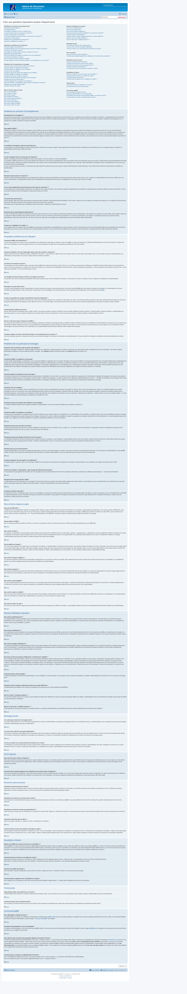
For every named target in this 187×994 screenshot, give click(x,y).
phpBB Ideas (93, 928)
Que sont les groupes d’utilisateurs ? (76, 31)
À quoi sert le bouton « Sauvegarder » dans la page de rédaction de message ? (25, 82)
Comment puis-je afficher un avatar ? (13, 57)
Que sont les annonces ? (10, 100)
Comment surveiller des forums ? (75, 77)
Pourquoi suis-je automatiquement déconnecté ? (16, 39)
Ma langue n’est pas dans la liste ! (13, 53)
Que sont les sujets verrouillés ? (12, 103)
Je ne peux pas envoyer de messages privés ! (79, 45)
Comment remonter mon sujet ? (12, 86)
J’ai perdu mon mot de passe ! (12, 38)
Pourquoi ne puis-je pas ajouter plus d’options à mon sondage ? (20, 72)
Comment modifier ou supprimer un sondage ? (16, 74)
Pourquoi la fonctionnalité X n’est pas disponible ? (79, 93)
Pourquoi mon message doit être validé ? (14, 84)
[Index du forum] (13, 7)
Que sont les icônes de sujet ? (12, 105)
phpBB (102, 290)
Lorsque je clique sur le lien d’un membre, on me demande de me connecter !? (26, 60)
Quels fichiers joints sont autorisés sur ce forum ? (80, 84)
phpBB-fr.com (68, 975)
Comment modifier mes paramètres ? (14, 47)
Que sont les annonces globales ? (13, 98)
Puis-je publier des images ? (11, 96)
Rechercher (122, 17)
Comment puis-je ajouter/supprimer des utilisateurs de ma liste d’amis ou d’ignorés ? (88, 56)
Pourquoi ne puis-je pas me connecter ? (14, 34)
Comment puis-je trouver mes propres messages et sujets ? (82, 68)
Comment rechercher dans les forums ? (77, 61)
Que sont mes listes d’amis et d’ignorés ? (77, 54)
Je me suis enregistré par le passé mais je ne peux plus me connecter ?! (23, 36)
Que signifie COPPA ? (10, 29)
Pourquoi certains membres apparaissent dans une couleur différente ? (85, 36)
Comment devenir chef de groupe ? (76, 34)
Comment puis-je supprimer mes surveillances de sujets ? (82, 79)
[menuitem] (16, 14)
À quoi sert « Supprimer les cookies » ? (14, 41)
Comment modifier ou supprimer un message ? (16, 67)
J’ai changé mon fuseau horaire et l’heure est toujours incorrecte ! (21, 52)
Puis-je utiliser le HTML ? (10, 93)
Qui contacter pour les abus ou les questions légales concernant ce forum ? (86, 95)
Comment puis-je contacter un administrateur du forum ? (81, 97)
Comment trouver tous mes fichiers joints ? (78, 86)
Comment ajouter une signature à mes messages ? (17, 69)
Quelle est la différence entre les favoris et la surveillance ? (82, 74)
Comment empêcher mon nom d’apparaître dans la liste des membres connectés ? (26, 48)
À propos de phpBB (41, 918)
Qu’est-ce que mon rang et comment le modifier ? (17, 58)
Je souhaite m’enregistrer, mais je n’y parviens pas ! (17, 31)
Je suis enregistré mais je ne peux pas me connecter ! (18, 33)
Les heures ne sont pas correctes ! (13, 50)
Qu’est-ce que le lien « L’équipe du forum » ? (78, 39)
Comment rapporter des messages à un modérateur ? (18, 81)
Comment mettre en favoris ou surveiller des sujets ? (80, 75)
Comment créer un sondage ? (12, 71)
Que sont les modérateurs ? (74, 29)
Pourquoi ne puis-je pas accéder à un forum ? (16, 76)
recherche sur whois (115, 940)
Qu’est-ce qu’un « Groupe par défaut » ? (77, 38)
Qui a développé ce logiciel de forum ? (76, 92)
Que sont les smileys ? (10, 95)
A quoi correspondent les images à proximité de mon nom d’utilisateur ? (22, 55)
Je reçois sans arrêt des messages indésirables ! (80, 47)
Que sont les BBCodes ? (10, 91)
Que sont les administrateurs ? (75, 28)
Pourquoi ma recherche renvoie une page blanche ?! (80, 65)
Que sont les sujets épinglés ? (12, 101)
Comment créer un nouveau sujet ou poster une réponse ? (19, 66)
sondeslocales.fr (108, 5)
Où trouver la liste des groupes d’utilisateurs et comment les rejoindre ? (85, 33)
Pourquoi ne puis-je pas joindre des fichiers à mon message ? (20, 77)
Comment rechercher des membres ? (76, 66)
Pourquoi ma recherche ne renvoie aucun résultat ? (80, 63)
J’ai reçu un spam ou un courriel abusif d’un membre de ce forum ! (84, 48)
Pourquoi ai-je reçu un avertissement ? (14, 79)
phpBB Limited (51, 917)
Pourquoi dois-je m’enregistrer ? (12, 28)
